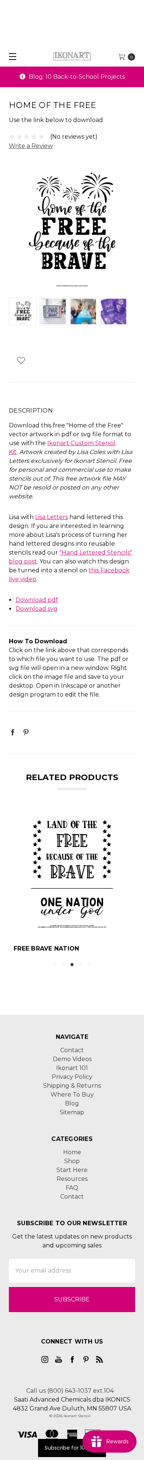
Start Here (72, 1169)
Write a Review (31, 145)
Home (72, 1152)
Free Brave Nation (46, 948)
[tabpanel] (72, 883)
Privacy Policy (72, 1076)
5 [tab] (89, 964)
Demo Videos (72, 1059)
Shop (72, 1161)
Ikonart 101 (72, 1067)
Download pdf (37, 599)
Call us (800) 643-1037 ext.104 (70, 1390)
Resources (72, 1178)
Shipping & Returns (72, 1085)
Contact (72, 1050)
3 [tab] (72, 964)
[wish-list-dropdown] (21, 360)
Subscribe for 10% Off (72, 1447)
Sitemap (72, 1112)
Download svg (37, 608)
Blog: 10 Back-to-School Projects (76, 76)
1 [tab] (55, 964)
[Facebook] (12, 732)
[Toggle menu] (10, 56)
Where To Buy (72, 1094)
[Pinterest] (26, 732)
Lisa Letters (51, 517)
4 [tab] (80, 964)
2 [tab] (63, 964)
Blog (72, 1103)
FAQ (72, 1187)
